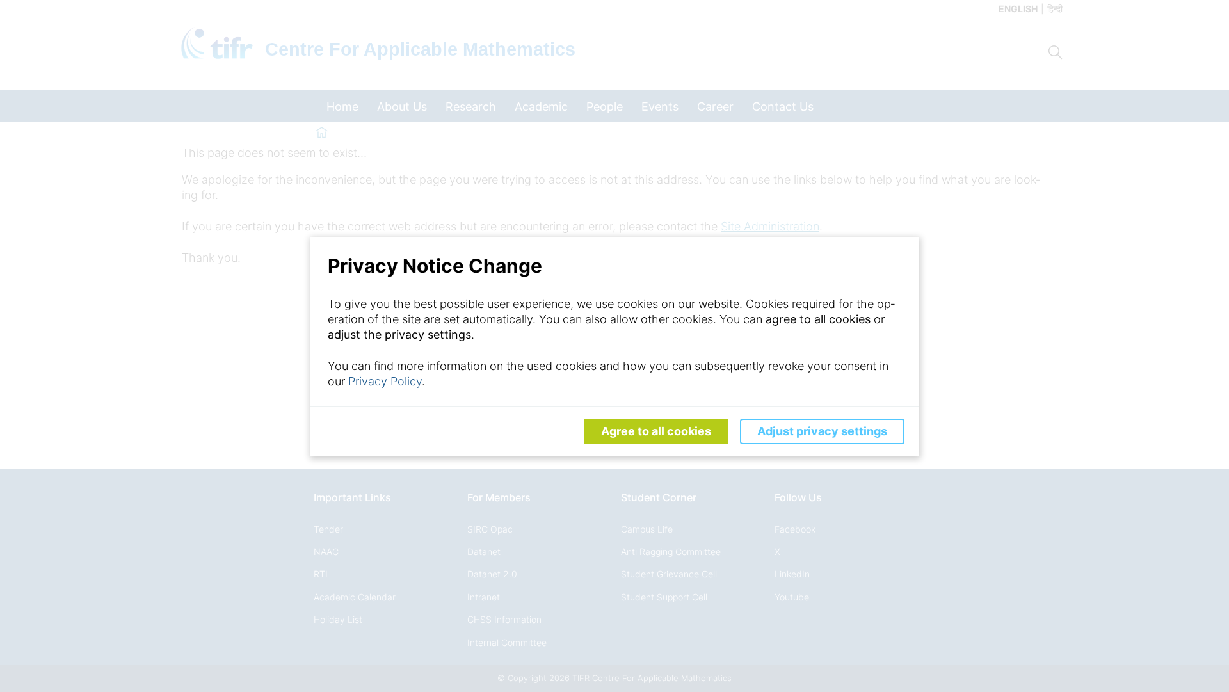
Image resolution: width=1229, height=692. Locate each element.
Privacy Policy (385, 381)
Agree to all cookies (656, 431)
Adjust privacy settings (822, 431)
